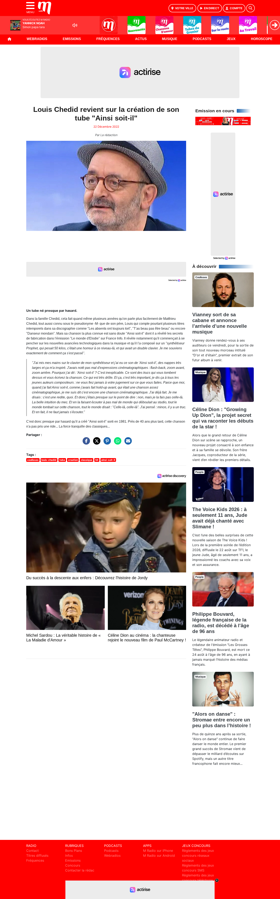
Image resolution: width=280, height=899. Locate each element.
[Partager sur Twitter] (95, 443)
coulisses (33, 459)
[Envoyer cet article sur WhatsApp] (116, 443)
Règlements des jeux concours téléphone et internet (198, 880)
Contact (32, 851)
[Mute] (75, 25)
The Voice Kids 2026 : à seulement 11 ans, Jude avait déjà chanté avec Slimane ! (219, 518)
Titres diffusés (37, 855)
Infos (69, 855)
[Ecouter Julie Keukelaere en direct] (223, 121)
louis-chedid (48, 459)
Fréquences (108, 39)
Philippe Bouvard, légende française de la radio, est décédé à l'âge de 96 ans (220, 622)
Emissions (72, 39)
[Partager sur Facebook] (85, 443)
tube (62, 459)
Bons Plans (73, 851)
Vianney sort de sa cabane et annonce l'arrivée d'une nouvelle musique (219, 323)
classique (86, 459)
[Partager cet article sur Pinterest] (106, 443)
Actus (141, 39)
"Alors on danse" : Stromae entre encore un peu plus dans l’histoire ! (221, 719)
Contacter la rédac (79, 870)
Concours (72, 865)
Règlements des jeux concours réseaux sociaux (198, 855)
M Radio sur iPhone (158, 851)
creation (73, 459)
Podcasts (202, 39)
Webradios (37, 39)
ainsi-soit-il (108, 459)
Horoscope (261, 39)
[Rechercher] (250, 8)
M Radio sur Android (159, 855)
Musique (169, 39)
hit (96, 459)
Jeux (231, 39)
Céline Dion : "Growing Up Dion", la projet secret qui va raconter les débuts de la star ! (222, 418)
